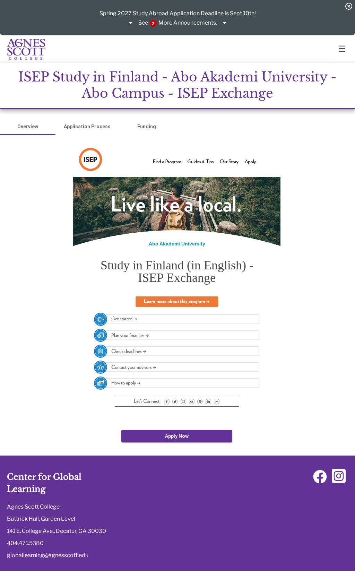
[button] (177, 23)
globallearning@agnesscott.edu (47, 555)
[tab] (27, 126)
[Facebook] (320, 479)
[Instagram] (339, 479)
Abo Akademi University (177, 243)
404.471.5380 (25, 543)
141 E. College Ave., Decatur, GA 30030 (56, 531)
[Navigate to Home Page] (26, 49)
